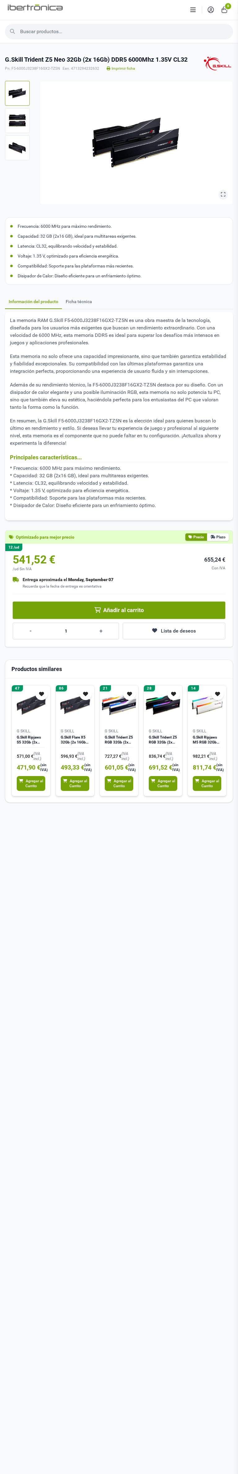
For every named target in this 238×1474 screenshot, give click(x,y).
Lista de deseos (178, 631)
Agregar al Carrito (34, 783)
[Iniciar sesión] (211, 10)
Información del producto (33, 301)
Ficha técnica (79, 301)
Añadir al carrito (123, 610)
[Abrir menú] (193, 10)
